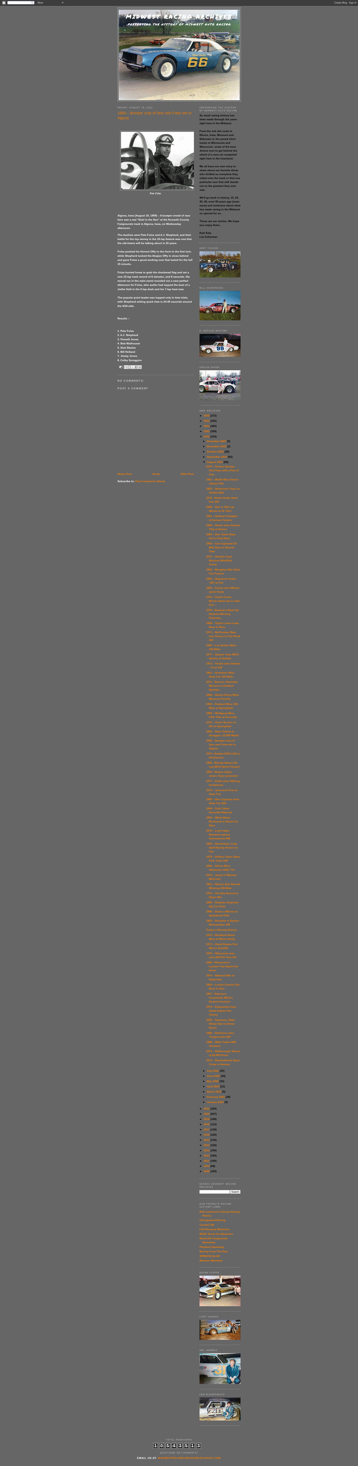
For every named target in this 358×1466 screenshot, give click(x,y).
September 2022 (217, 456)
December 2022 (217, 441)
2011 (207, 1160)
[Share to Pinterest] (140, 367)
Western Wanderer (211, 1260)
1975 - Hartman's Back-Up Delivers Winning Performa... (222, 614)
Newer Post (124, 473)
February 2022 (216, 1096)
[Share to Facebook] (136, 367)
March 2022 (214, 1091)
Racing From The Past (214, 1251)
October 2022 (215, 451)
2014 (207, 1145)
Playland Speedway (212, 1246)
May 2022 (213, 1081)
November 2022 (217, 446)
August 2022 (215, 462)
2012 (207, 1155)
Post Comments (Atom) (150, 481)
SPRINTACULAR (210, 1256)
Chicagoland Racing (212, 1220)
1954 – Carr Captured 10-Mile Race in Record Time (221, 547)
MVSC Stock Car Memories (216, 1233)
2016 (207, 1134)
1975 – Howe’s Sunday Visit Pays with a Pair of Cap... (222, 470)
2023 (207, 431)
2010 (207, 1166)
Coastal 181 (207, 1224)
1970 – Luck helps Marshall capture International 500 (218, 834)
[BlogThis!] (129, 367)
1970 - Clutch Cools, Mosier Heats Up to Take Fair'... (223, 600)
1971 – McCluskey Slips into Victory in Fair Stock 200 (223, 636)
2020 (207, 1113)
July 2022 (213, 1070)
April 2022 (213, 1086)
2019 (207, 1119)
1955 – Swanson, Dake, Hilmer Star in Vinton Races (220, 1023)
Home (156, 473)
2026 (207, 415)
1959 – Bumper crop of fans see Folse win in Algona (221, 744)
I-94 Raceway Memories (214, 1229)
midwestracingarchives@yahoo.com (189, 1457)
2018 (207, 1124)
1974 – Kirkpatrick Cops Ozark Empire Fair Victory (221, 1010)
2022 (207, 436)
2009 (207, 1171)
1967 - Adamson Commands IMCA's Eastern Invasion (219, 997)
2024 (207, 426)
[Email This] (126, 367)
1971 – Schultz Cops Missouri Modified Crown (219, 560)
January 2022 (215, 1102)
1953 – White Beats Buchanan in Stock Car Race (222, 821)
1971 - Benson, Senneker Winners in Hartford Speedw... (222, 685)
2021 (207, 1108)
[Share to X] (133, 367)
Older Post (187, 473)
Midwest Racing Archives (179, 16)
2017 (207, 1129)
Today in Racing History (221, 929)
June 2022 (214, 1075)
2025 (207, 420)
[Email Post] (120, 367)
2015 (207, 1139)
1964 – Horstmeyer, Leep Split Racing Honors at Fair (222, 847)
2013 (207, 1150)
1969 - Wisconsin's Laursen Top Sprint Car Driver (222, 966)
